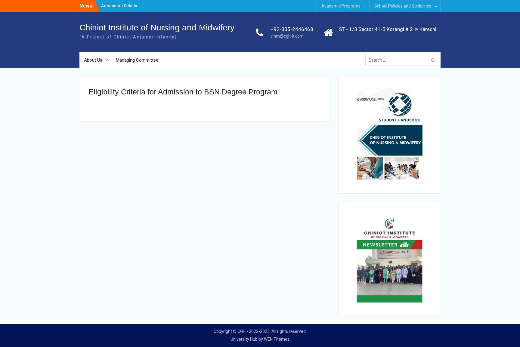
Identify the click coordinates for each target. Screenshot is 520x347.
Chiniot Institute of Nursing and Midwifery (156, 27)
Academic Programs (341, 6)
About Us (93, 60)
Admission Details (119, 5)
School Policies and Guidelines (402, 6)
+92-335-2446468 (292, 29)
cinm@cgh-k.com (287, 36)
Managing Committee (137, 60)
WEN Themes (276, 339)
